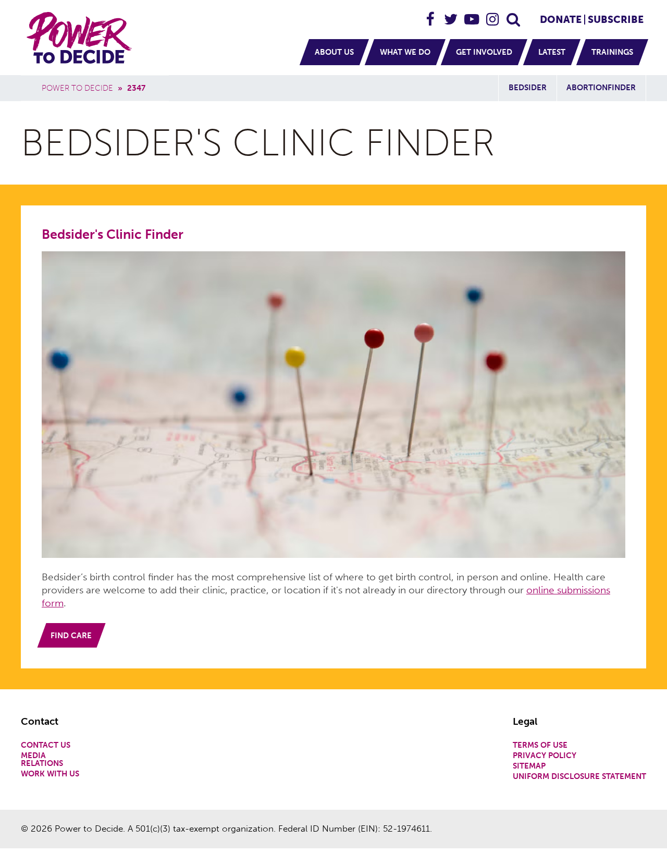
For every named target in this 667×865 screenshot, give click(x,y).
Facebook (430, 15)
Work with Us (50, 774)
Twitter (451, 15)
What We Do (405, 52)
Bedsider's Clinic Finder (112, 234)
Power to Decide (77, 88)
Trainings (612, 52)
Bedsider (528, 87)
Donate (561, 20)
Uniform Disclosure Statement (579, 777)
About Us (334, 52)
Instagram (493, 15)
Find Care (71, 635)
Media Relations (42, 759)
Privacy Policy (544, 756)
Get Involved (484, 52)
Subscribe (616, 20)
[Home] (81, 37)
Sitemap (529, 766)
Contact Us (45, 745)
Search (513, 15)
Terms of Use (540, 745)
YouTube (472, 15)
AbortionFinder (601, 87)
